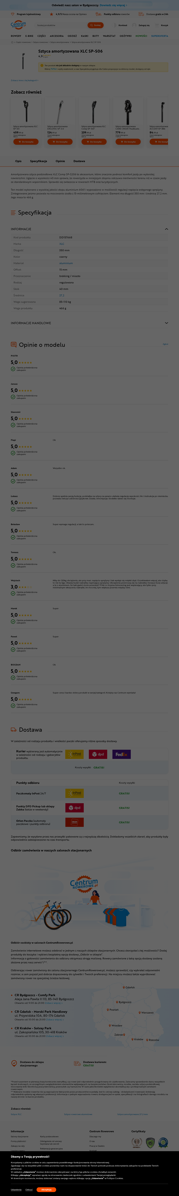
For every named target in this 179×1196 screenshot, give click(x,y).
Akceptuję (46, 1189)
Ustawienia (16, 1189)
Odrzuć (29, 1189)
